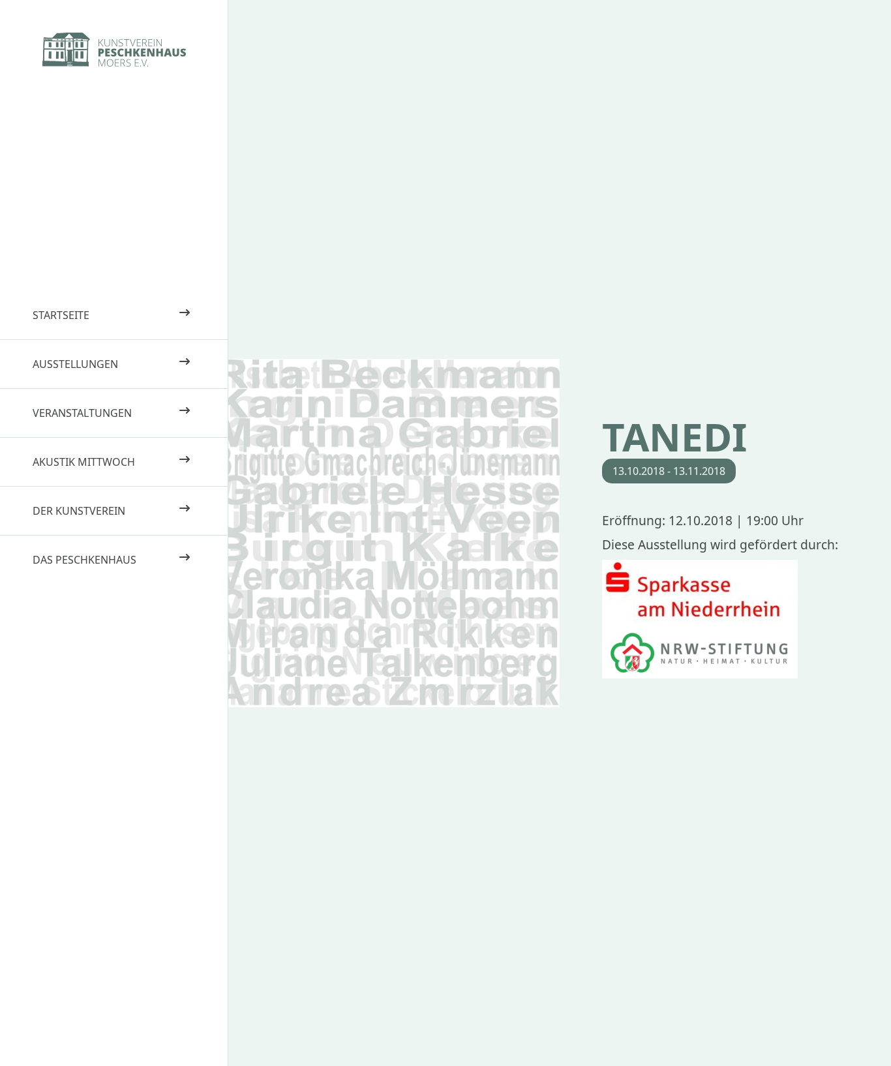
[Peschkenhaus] (114, 50)
